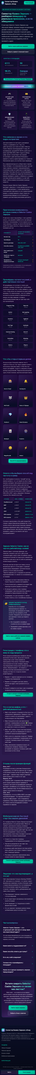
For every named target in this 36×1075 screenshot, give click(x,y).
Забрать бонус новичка (18, 1013)
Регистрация (29, 2)
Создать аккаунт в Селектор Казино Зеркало (18, 694)
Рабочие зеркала (6, 1050)
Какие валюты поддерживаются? (14, 946)
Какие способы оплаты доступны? (15, 951)
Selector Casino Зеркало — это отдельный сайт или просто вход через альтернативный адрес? (16, 930)
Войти (9, 1072)
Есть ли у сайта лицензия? (12, 957)
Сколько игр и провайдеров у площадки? (13, 964)
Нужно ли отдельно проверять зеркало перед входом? (16, 971)
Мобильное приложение (8, 1056)
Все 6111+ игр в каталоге (18, 461)
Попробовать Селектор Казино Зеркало (18, 79)
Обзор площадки (6, 1048)
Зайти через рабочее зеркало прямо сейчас (18, 637)
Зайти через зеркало (18, 1007)
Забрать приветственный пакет (18, 52)
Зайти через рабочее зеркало (18, 46)
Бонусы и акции (6, 1053)
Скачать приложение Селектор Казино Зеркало (18, 861)
